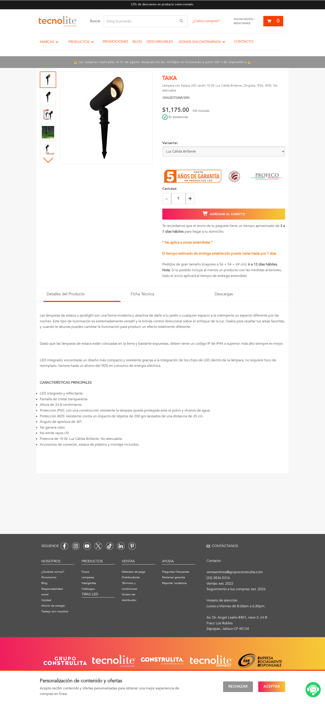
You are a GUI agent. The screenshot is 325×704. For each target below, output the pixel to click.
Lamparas (88, 577)
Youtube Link (87, 546)
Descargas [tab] (224, 294)
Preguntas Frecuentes (175, 572)
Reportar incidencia (174, 583)
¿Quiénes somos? (52, 572)
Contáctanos (225, 545)
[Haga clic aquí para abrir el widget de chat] (313, 689)
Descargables (160, 41)
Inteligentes (89, 583)
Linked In (120, 546)
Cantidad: (169, 188)
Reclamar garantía (173, 577)
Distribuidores (131, 577)
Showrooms (48, 577)
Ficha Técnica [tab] (142, 294)
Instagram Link (75, 546)
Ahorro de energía (53, 606)
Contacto (243, 41)
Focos (85, 572)
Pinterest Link (132, 546)
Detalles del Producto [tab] (66, 294)
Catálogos (88, 589)
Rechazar (238, 687)
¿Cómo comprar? (206, 21)
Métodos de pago (133, 572)
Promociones (115, 41)
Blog (137, 41)
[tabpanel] (162, 385)
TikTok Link (109, 546)
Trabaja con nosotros (54, 611)
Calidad (46, 600)
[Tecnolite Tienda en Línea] (58, 21)
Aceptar (272, 687)
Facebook (64, 546)
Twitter (98, 546)
